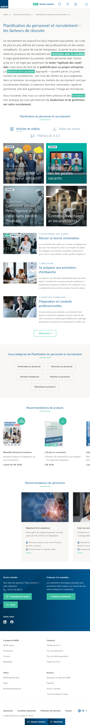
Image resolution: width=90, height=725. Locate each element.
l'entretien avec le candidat (68, 54)
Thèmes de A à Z (54, 645)
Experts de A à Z (53, 662)
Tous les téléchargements (57, 656)
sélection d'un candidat (21, 71)
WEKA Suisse (8, 645)
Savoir (5, 14)
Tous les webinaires (55, 651)
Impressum (8, 711)
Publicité (50, 683)
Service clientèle (53, 688)
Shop (5, 683)
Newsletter (7, 662)
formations (78, 95)
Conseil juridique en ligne (57, 694)
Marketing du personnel (45, 387)
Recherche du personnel (61, 366)
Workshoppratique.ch (12, 688)
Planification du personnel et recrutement (51, 14)
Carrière (6, 656)
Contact (68, 711)
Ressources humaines (22, 14)
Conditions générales (26, 711)
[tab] (25, 128)
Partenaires (8, 651)
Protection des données (50, 711)
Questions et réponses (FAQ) (58, 677)
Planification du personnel (29, 366)
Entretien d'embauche (29, 377)
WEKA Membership (11, 677)
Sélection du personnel (60, 377)
